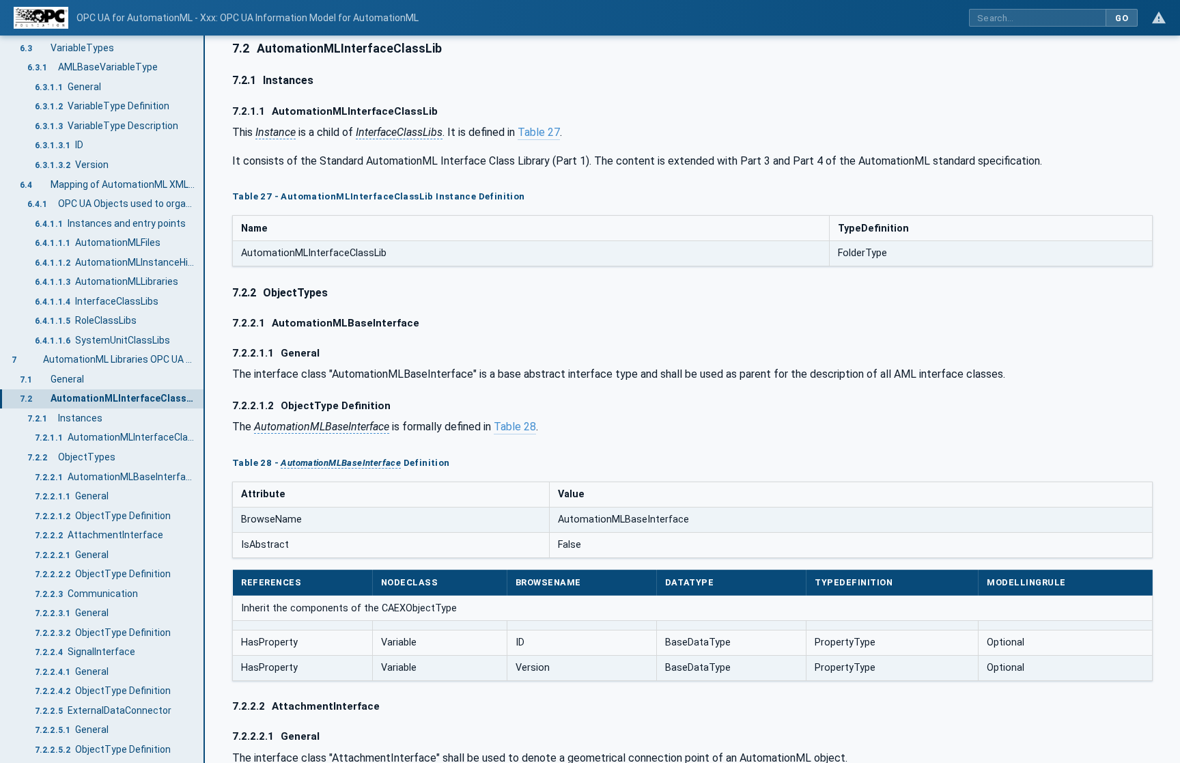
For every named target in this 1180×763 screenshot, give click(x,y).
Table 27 (539, 132)
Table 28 (515, 426)
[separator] (205, 399)
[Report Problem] (1158, 17)
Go (1121, 18)
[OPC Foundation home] (41, 18)
